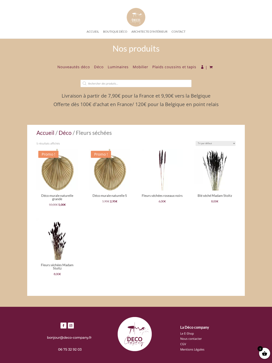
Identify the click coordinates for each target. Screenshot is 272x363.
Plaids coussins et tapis (174, 67)
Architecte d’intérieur (149, 31)
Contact (178, 31)
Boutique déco (115, 31)
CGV (183, 344)
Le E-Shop (187, 333)
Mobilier (140, 67)
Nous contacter (191, 339)
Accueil (93, 31)
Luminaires (118, 67)
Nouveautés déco (73, 67)
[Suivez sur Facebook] (63, 325)
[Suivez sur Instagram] (71, 325)
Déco (99, 67)
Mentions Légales (192, 349)
